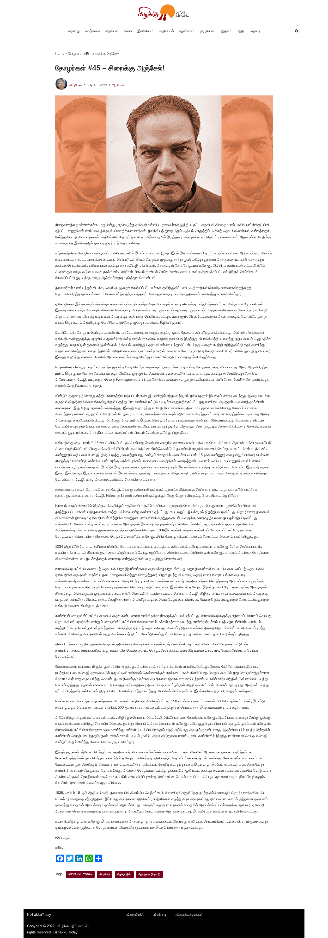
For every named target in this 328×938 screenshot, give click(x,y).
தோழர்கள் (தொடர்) (149, 874)
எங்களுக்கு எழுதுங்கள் (189, 914)
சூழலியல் (207, 31)
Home (59, 53)
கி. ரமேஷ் (75, 85)
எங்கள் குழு (159, 914)
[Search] (296, 31)
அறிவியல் (166, 31)
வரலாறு (73, 31)
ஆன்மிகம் (186, 31)
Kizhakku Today (80, 874)
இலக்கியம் (145, 31)
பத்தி (240, 31)
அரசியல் (111, 31)
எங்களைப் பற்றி (135, 914)
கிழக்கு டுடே (124, 874)
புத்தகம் (225, 31)
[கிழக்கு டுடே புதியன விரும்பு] (164, 13)
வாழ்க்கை (92, 31)
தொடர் (255, 31)
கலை (128, 31)
